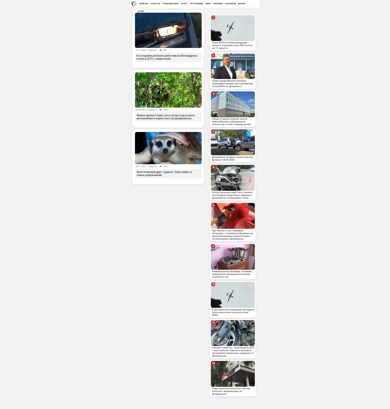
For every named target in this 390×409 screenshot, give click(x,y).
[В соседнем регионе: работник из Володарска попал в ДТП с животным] (168, 30)
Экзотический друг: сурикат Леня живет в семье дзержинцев (164, 173)
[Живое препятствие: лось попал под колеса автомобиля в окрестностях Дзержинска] (168, 90)
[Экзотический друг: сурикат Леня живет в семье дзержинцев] (168, 148)
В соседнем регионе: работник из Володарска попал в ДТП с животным (166, 57)
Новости (152, 50)
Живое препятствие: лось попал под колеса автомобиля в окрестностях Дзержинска (165, 117)
